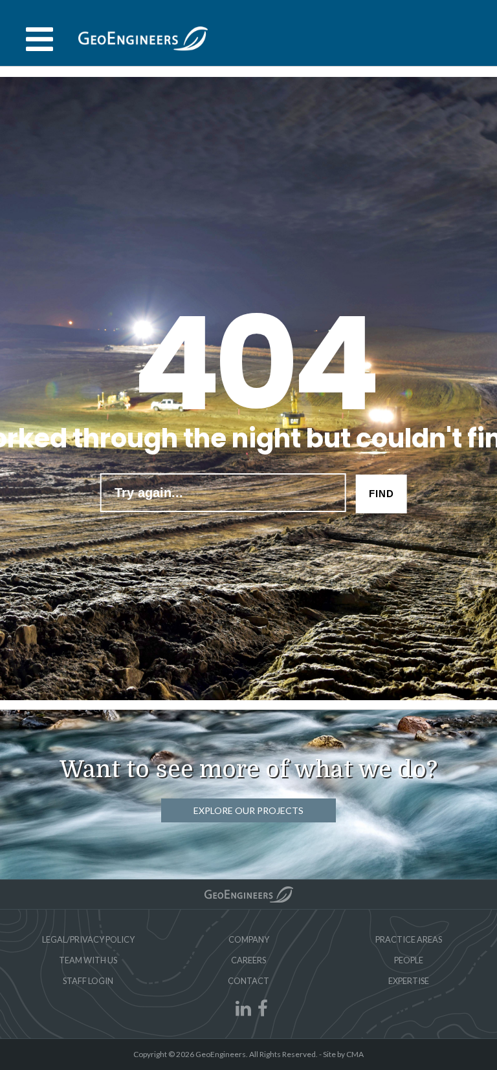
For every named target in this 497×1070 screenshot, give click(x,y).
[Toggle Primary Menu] (248, 39)
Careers (248, 960)
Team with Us (88, 960)
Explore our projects (248, 810)
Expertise (408, 981)
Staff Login (88, 981)
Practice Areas (408, 939)
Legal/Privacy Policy (88, 939)
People (408, 960)
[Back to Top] (248, 894)
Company (248, 939)
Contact (248, 981)
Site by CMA (343, 1054)
